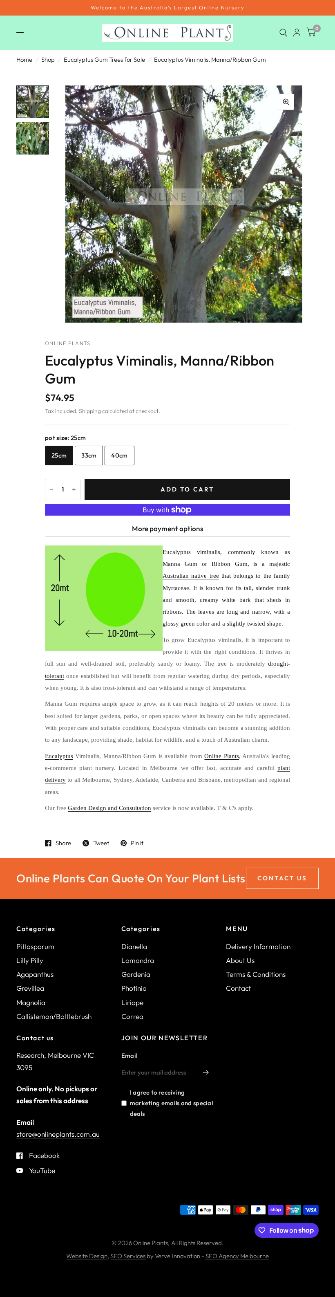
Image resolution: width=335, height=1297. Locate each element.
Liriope (132, 1002)
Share (63, 843)
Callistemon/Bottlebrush (54, 1016)
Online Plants (221, 756)
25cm (59, 455)
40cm (119, 455)
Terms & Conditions (256, 974)
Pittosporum (35, 946)
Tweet (101, 843)
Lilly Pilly (29, 960)
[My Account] (297, 33)
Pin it (137, 843)
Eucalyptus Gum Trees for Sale (104, 59)
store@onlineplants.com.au (58, 1134)
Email (129, 1055)
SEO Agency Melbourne (237, 1256)
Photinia (134, 988)
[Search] (283, 33)
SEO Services (127, 1256)
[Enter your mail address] (205, 1072)
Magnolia (30, 1002)
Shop (48, 59)
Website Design (86, 1256)
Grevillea (30, 988)
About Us (240, 960)
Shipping (90, 411)
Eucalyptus (59, 756)
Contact (238, 988)
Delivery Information (258, 946)
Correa (132, 1016)
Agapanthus (35, 974)
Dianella (134, 946)
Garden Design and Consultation (109, 808)
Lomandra (137, 960)
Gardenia (135, 974)
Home (24, 59)
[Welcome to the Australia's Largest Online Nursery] (167, 7)
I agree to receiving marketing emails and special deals (171, 1102)
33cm (88, 455)
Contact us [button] (282, 878)
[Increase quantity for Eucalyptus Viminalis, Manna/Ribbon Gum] (74, 489)
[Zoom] (286, 102)
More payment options (167, 528)
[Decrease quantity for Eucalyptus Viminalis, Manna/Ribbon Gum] (51, 489)
